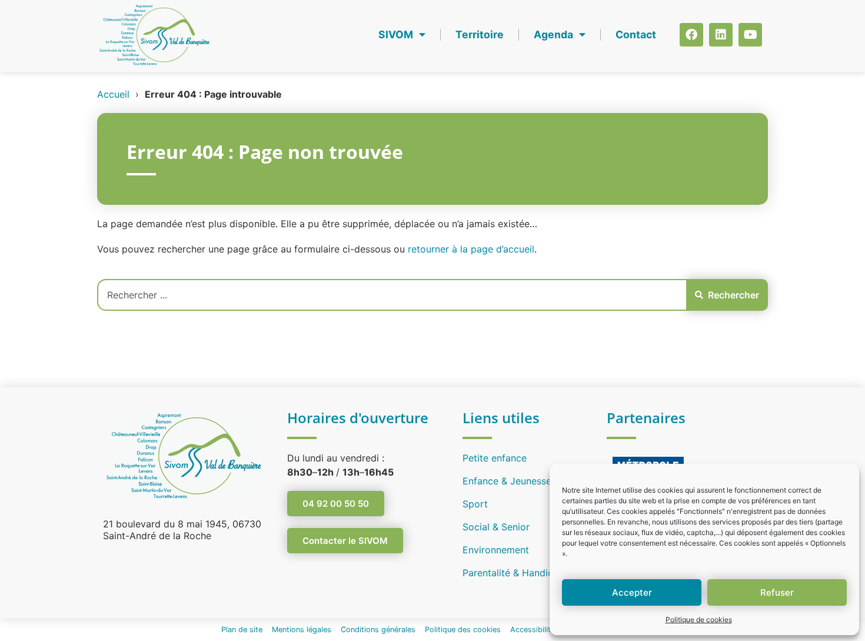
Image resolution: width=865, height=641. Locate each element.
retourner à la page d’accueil (471, 249)
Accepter (632, 592)
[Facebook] (691, 35)
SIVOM (395, 34)
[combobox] (391, 295)
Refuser (777, 592)
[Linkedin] (721, 35)
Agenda (553, 34)
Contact (636, 34)
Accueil (113, 94)
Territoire (479, 34)
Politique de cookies (699, 619)
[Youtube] (750, 35)
